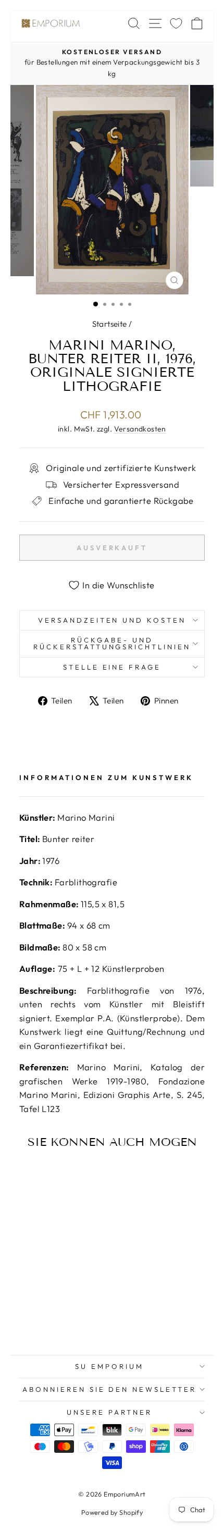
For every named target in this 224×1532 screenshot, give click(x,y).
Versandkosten (140, 429)
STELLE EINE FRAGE (112, 667)
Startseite (109, 324)
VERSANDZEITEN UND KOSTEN (112, 620)
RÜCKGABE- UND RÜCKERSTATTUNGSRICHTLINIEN (112, 643)
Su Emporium (109, 1366)
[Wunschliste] (176, 23)
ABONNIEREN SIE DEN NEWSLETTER (109, 1389)
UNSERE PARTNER (109, 1412)
